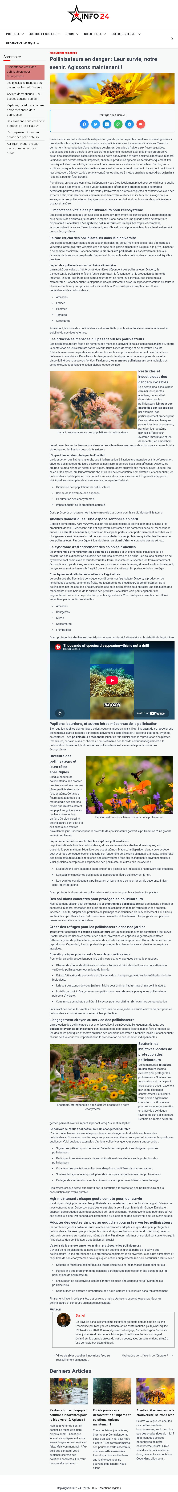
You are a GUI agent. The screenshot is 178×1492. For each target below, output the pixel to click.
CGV (94, 1488)
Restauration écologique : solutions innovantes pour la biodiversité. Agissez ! (68, 1414)
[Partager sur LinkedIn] (107, 124)
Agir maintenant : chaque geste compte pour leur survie (22, 148)
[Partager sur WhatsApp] (118, 124)
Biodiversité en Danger (63, 53)
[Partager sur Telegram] (129, 124)
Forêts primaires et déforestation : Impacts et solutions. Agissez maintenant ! (112, 1417)
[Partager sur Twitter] (95, 124)
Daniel (80, 1315)
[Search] (172, 38)
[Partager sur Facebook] (84, 124)
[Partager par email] (140, 124)
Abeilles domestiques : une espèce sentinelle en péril (24, 96)
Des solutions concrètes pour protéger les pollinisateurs (25, 123)
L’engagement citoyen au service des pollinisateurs (23, 135)
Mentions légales (110, 1488)
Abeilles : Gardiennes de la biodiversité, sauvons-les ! (155, 1412)
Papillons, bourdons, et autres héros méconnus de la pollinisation (25, 110)
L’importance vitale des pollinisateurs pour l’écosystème (21, 71)
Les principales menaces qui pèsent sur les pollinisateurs (24, 85)
